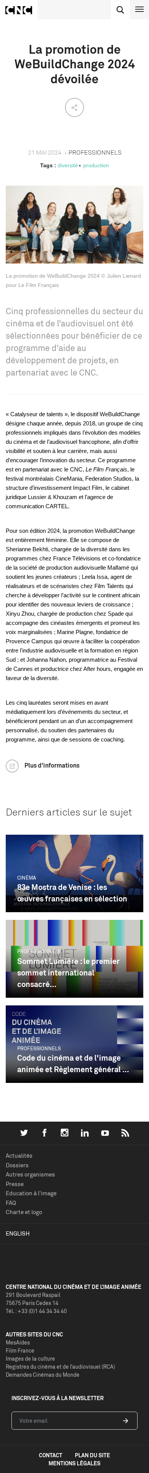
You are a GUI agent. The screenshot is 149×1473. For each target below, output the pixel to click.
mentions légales (74, 1463)
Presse (15, 1184)
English (18, 1233)
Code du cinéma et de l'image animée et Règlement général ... (73, 1063)
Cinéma (26, 878)
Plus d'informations (51, 765)
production (96, 165)
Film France (20, 1350)
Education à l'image (31, 1193)
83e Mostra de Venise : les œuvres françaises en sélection (72, 892)
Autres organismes (30, 1174)
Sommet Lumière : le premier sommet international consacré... (68, 972)
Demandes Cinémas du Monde (42, 1374)
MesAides (18, 1342)
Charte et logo (24, 1212)
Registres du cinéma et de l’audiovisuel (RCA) (60, 1366)
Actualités (19, 1155)
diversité (68, 165)
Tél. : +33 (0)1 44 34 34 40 (36, 1311)
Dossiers (17, 1165)
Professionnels (39, 951)
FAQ (11, 1202)
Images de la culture (30, 1358)
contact (50, 1455)
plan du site (92, 1455)
